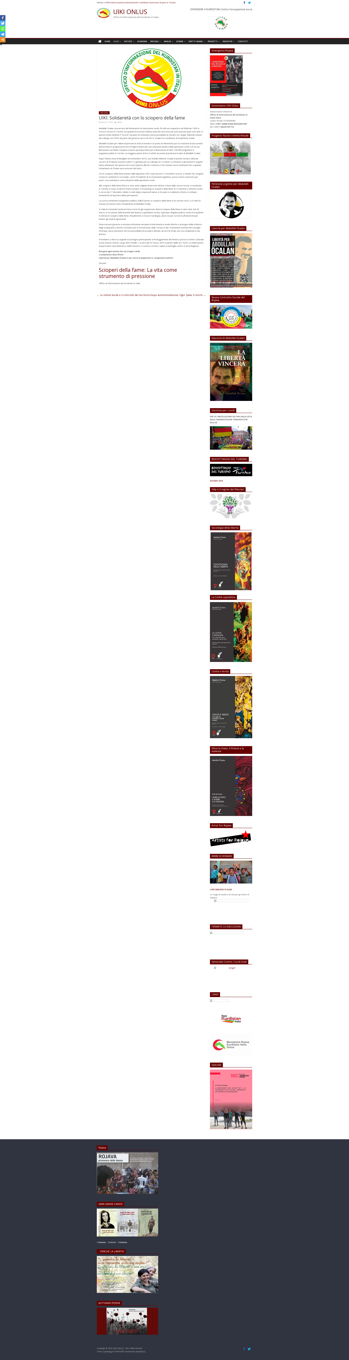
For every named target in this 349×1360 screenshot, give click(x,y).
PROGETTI (212, 41)
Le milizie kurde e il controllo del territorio (123, 295)
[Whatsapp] (2, 28)
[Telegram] (2, 34)
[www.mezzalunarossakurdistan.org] (219, 1000)
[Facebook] (2, 18)
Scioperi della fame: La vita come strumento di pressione (138, 273)
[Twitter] (2, 23)
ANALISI (167, 41)
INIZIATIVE (227, 41)
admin (119, 122)
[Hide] (1, 45)
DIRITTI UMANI (195, 41)
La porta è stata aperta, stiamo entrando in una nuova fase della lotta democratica (141, 2)
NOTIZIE (128, 41)
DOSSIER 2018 (216, 480)
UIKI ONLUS (130, 11)
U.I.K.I (116, 41)
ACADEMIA (142, 41)
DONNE (179, 41)
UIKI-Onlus (104, 113)
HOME (107, 41)
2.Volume (112, 1242)
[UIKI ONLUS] (100, 41)
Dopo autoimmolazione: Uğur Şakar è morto (178, 295)
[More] (2, 39)
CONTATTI (243, 41)
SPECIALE (154, 41)
